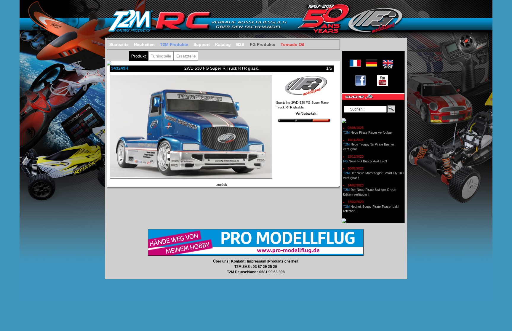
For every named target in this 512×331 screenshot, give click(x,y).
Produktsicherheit (283, 261)
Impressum (257, 261)
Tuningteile (161, 56)
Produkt (138, 56)
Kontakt (238, 261)
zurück (221, 184)
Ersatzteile (186, 56)
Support (201, 44)
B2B (240, 44)
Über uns (221, 261)
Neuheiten (144, 44)
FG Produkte (262, 44)
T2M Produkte (174, 44)
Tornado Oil (292, 44)
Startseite (119, 44)
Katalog (223, 44)
